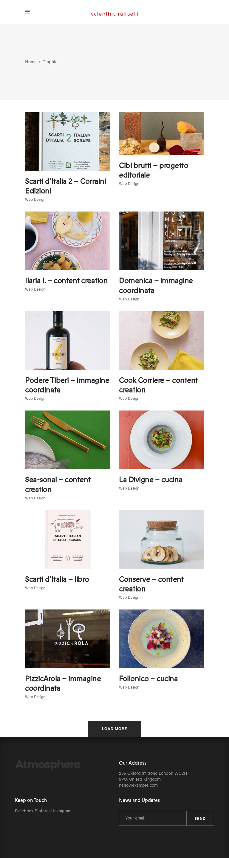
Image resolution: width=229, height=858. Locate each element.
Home (31, 62)
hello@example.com (138, 785)
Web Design (35, 199)
